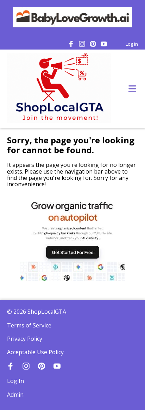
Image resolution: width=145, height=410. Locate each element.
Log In (132, 44)
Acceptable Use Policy (35, 352)
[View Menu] (132, 89)
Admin (15, 394)
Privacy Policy (24, 339)
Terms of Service (29, 325)
